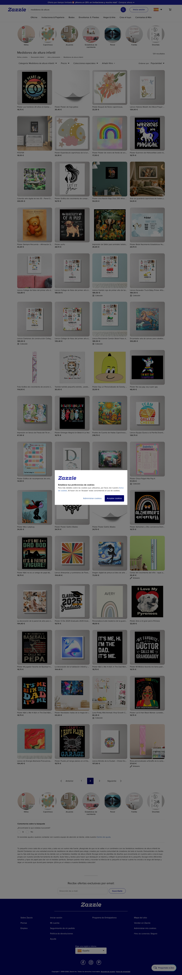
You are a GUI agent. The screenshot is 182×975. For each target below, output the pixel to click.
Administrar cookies (92, 498)
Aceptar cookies (114, 498)
